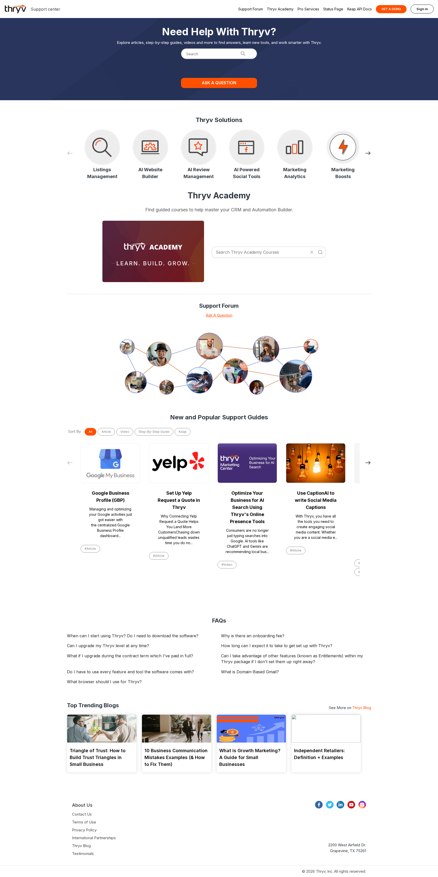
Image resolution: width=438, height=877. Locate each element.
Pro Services (308, 9)
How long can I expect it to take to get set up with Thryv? (276, 645)
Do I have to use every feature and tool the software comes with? (130, 671)
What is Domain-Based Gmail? (250, 671)
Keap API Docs (359, 9)
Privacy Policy (84, 830)
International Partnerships (94, 837)
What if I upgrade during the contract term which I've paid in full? (130, 655)
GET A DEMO (391, 9)
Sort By (74, 431)
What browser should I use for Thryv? (104, 681)
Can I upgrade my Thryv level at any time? (108, 645)
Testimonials (83, 853)
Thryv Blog (361, 707)
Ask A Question (219, 315)
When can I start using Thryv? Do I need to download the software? (132, 635)
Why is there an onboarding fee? (252, 635)
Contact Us (82, 814)
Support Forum (250, 9)
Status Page (333, 9)
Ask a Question (219, 82)
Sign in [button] (422, 9)
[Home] (15, 9)
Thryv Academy (280, 9)
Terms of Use (84, 822)
